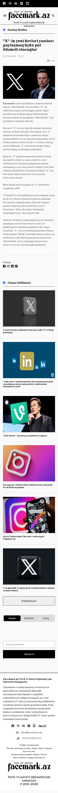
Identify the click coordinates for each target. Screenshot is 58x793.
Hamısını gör (29, 600)
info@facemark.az (31, 732)
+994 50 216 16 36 (31, 738)
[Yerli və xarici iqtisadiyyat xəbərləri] (29, 15)
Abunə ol (29, 654)
